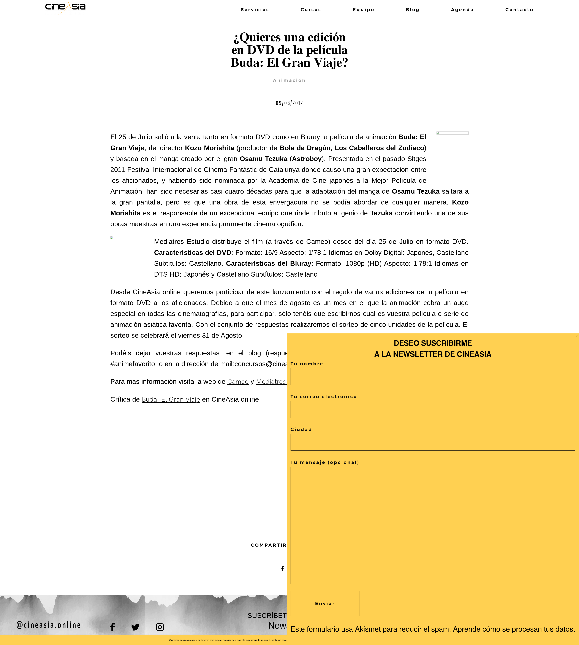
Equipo (364, 9)
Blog (413, 9)
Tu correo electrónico (324, 396)
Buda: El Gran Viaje (171, 399)
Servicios (255, 9)
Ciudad (302, 429)
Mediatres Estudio (283, 382)
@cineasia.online (48, 625)
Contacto (519, 9)
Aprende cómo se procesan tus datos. (514, 628)
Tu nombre (307, 363)
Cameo (238, 382)
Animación (289, 80)
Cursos (311, 9)
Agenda (462, 9)
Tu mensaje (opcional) (325, 462)
